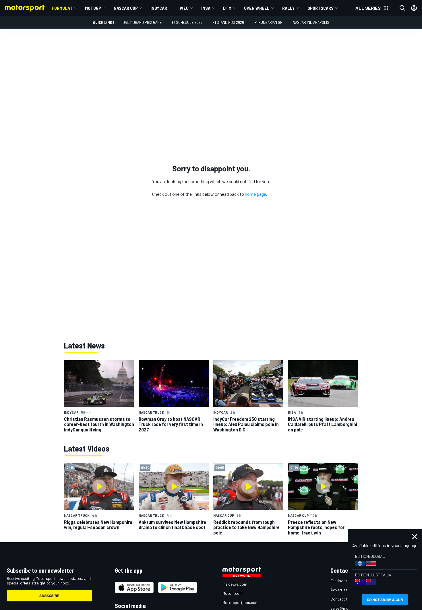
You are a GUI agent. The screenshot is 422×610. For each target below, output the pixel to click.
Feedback (338, 580)
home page (255, 194)
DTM (227, 8)
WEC (184, 8)
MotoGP (93, 8)
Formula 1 (62, 8)
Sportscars (320, 8)
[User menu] (414, 8)
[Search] (402, 8)
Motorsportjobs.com (240, 602)
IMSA (205, 8)
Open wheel (257, 8)
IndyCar (158, 8)
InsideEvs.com (234, 584)
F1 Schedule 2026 (187, 22)
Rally (288, 8)
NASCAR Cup (126, 8)
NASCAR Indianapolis (311, 22)
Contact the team (346, 599)
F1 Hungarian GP (268, 22)
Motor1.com (232, 593)
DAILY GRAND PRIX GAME (142, 22)
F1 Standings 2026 (228, 22)
